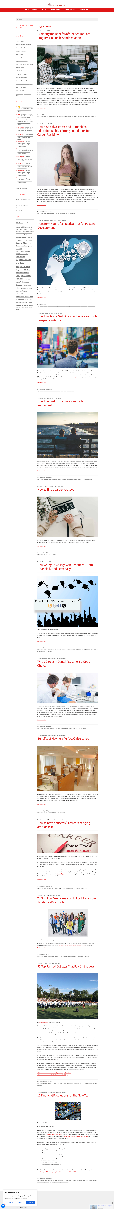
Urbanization (29, 299)
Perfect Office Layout (54, 812)
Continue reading (41, 108)
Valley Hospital (19, 71)
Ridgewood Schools (47, 114)
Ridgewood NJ (45, 1182)
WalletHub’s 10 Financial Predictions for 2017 (76, 1136)
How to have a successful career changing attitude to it (63, 825)
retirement (84, 479)
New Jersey (21, 233)
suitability (54, 554)
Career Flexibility (48, 213)
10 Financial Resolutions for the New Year (63, 1095)
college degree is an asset (61, 649)
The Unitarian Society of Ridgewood (24, 64)
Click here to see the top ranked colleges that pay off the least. (54, 1073)
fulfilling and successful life (50, 306)
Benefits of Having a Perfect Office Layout (63, 738)
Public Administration (90, 116)
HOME (27, 10)
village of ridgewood (47, 389)
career (41, 116)
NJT (25, 233)
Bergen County (45, 954)
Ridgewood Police (20, 54)
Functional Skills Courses (50, 391)
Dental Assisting (56, 728)
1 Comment (57, 895)
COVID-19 (17, 229)
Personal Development (63, 306)
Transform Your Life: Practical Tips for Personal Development (66, 226)
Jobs (65, 391)
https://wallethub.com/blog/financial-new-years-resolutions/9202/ (58, 1172)
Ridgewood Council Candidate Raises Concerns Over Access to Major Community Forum (25, 122)
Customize (10, 1202)
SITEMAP (20, 210)
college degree (51, 649)
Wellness (44, 304)
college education (72, 649)
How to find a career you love (55, 489)
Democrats (26, 229)
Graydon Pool (22, 231)
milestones (61, 479)
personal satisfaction (74, 306)
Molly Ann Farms (20, 41)
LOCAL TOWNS (70, 10)
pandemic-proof (72, 956)
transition (89, 479)
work (73, 391)
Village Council (27, 302)
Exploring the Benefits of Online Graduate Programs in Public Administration (63, 36)
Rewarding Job (76, 728)
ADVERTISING (83, 10)
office (47, 812)
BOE (21, 227)
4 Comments (58, 398)
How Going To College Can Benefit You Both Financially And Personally (65, 567)
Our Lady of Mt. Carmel (21, 74)
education (46, 116)
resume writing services (81, 888)
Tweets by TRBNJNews (21, 188)
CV (56, 888)
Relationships (83, 306)
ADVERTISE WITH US (22, 208)
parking (22, 235)
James (53, 30)
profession (48, 554)
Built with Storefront (21, 1207)
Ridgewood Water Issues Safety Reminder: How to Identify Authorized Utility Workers (26, 116)
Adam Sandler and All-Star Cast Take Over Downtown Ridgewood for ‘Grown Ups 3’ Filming (25, 109)
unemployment (80, 956)
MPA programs (81, 116)
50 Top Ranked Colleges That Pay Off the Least (66, 966)
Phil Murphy (27, 235)
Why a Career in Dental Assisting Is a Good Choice (63, 664)
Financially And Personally (83, 649)
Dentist (70, 728)
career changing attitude (50, 888)
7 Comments (60, 561)
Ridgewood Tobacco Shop (22, 80)
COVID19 (63, 956)
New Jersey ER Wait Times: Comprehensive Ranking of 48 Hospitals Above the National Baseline (25, 151)
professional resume (66, 888)
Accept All (30, 1202)
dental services (64, 728)
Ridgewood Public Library (22, 61)
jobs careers (74, 116)
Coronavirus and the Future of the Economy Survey (71, 945)
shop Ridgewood (54, 1182)
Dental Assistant (48, 728)
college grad (76, 1083)
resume (73, 888)
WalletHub (86, 956)
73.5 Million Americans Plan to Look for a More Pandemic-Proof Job (66, 900)
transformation (91, 306)
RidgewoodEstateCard (23, 251)
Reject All (20, 1202)
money (74, 1180)
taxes (26, 299)
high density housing (29, 231)
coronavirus (46, 956)
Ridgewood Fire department (22, 57)
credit (70, 1180)
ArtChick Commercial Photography (24, 84)
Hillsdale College (20, 90)
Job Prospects (59, 391)
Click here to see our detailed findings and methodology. (52, 1075)
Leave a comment (60, 30)
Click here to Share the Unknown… (24, 199)
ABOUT (34, 10)
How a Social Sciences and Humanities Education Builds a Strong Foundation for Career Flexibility (63, 131)
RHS (31, 234)
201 (64, 1180)
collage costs (69, 1083)
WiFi (61, 812)
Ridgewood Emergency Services (23, 44)
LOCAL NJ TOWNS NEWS (23, 205)
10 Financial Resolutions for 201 (53, 1134)
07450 (41, 1180)
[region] (20, 1198)
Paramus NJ (18, 234)
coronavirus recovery (55, 956)
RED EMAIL (44, 10)
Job (44, 554)
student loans (86, 1083)
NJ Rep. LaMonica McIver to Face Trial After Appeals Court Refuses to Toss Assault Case (25, 129)
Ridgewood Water (20, 67)
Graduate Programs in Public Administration (60, 116)
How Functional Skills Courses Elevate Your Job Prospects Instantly (67, 318)
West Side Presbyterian (21, 77)
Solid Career (83, 728)
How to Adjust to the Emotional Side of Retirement (61, 403)
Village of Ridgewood (63, 1182)
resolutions (79, 1180)
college (45, 649)
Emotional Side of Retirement (51, 479)
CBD (23, 227)
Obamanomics (29, 233)
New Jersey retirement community (72, 479)
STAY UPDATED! (56, 10)
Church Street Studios (21, 87)
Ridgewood (85, 1180)
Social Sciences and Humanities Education (68, 213)
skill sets (69, 391)
